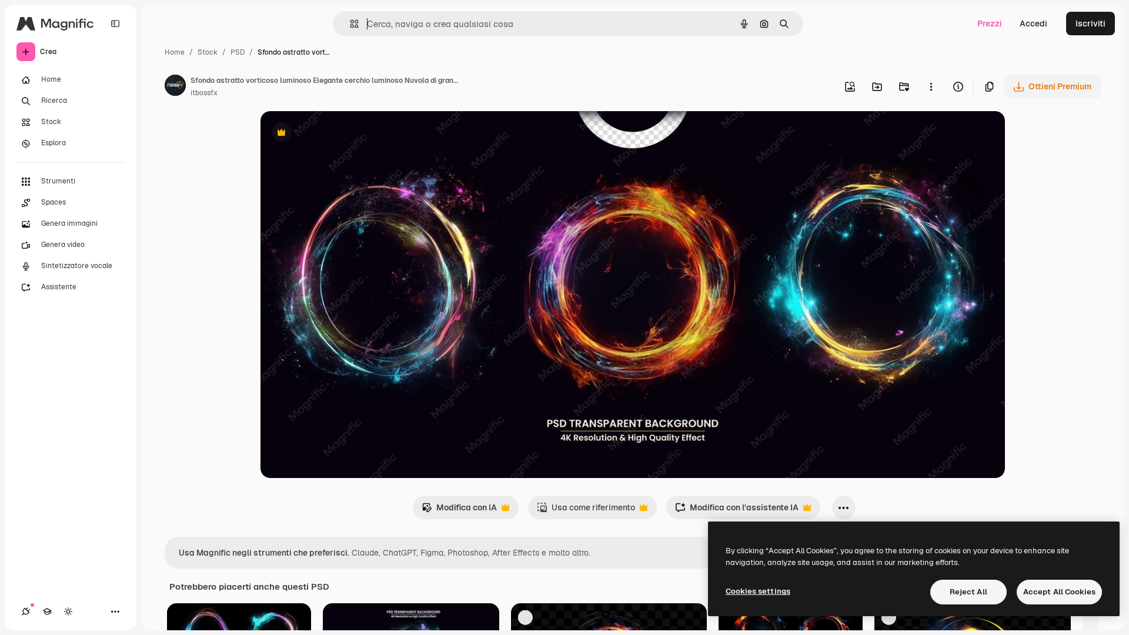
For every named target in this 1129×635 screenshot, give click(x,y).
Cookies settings (758, 591)
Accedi (1033, 23)
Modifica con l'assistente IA (737, 510)
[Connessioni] (25, 611)
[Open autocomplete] (349, 23)
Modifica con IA (459, 510)
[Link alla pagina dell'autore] (175, 87)
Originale (338, 133)
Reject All (968, 592)
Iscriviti (1090, 23)
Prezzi (989, 23)
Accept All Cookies (1059, 592)
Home (175, 52)
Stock (208, 52)
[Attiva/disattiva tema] (68, 611)
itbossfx (204, 93)
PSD (238, 52)
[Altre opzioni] (931, 86)
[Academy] (47, 611)
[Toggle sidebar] (115, 23)
